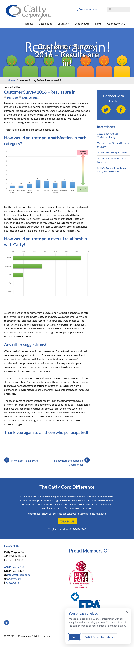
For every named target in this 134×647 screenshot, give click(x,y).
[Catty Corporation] (28, 20)
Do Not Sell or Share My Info (100, 637)
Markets (28, 23)
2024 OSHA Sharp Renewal (112, 152)
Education (63, 23)
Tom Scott (12, 97)
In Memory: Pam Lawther (22, 460)
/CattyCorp (12, 582)
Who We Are (82, 23)
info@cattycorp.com (18, 574)
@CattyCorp (14, 578)
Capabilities (45, 23)
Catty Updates (30, 97)
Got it (74, 637)
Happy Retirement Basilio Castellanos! (71, 462)
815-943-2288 (88, 9)
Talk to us (67, 521)
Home (11, 80)
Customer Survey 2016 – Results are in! (40, 91)
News (98, 23)
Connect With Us (117, 23)
